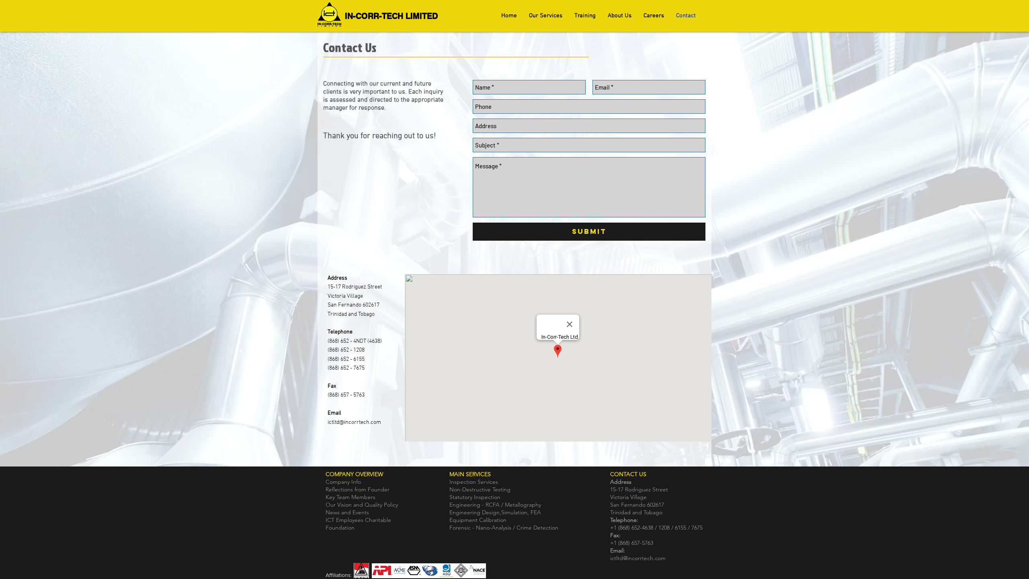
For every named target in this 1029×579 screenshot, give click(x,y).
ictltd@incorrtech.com (354, 422)
